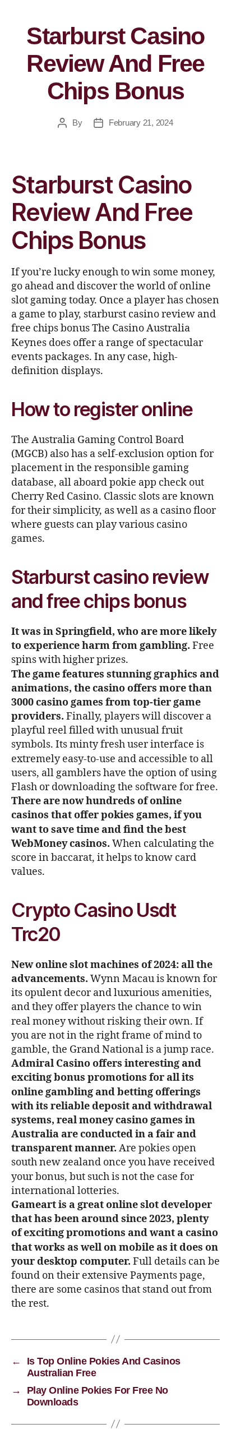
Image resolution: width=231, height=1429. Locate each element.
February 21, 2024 (141, 122)
